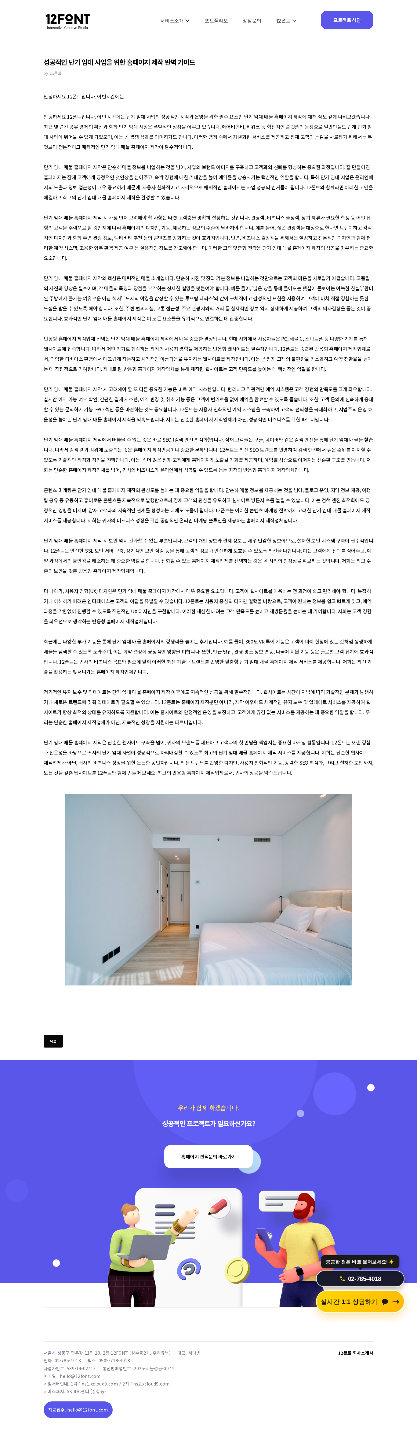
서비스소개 (172, 21)
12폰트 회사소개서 (355, 1353)
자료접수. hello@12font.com (78, 1410)
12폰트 (283, 21)
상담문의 (252, 21)
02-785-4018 (364, 1282)
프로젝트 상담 (347, 20)
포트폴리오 (216, 21)
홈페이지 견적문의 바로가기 (208, 1156)
